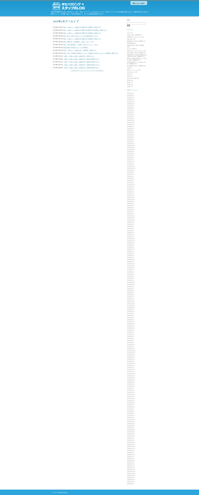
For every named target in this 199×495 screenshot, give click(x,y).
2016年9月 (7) (130, 286)
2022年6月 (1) (130, 178)
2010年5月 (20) (131, 435)
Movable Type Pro (62, 492)
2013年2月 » (100, 70)
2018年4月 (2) (130, 255)
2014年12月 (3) (131, 323)
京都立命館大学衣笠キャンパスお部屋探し (76, 47)
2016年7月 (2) (130, 288)
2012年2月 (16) (131, 394)
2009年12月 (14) (131, 446)
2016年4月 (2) (130, 292)
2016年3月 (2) (130, 294)
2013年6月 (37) (131, 361)
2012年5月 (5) (130, 388)
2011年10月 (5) (131, 402)
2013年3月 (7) (130, 367)
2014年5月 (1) (130, 338)
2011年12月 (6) (131, 398)
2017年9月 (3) (130, 269)
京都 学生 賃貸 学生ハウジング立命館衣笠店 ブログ (80, 36)
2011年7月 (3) (130, 408)
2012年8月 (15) (131, 381)
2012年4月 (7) (130, 390)
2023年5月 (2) (130, 159)
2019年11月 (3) (131, 217)
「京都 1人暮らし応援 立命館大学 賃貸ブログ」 (79, 56)
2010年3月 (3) (130, 440)
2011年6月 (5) (130, 411)
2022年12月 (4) (131, 166)
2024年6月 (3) (130, 132)
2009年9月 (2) (130, 452)
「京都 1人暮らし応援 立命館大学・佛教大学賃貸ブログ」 (81, 59)
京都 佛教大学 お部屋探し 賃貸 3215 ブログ (78, 41)
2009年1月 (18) (131, 469)
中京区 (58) (130, 76)
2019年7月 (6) (130, 224)
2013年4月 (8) (130, 365)
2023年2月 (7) (130, 161)
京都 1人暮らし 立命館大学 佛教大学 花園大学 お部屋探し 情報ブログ (85, 30)
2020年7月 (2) (130, 207)
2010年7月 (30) (131, 431)
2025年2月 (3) (130, 118)
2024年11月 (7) (131, 122)
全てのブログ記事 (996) (133, 78)
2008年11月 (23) (131, 473)
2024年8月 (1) (130, 128)
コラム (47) (130, 32)
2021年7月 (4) (130, 190)
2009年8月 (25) (131, 454)
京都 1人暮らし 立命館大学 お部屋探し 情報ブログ (79, 50)
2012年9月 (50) (131, 379)
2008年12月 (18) (131, 471)
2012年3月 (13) (131, 392)
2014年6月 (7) (130, 336)
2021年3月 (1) (130, 193)
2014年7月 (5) (130, 334)
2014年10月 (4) (131, 327)
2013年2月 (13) (131, 369)
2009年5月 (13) (131, 460)
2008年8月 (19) (131, 479)
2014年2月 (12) (131, 344)
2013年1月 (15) (131, 371)
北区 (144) (129, 74)
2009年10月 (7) (131, 450)
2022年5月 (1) (130, 180)
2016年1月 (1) (130, 298)
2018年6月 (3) (130, 251)
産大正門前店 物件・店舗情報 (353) (136, 52)
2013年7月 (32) (131, 359)
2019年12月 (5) (131, 215)
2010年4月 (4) (130, 438)
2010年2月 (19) (131, 442)
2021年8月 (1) (130, 188)
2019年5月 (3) (130, 228)
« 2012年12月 (75, 70)
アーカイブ (92, 70)
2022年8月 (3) (130, 174)
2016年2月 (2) (130, 296)
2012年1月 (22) (131, 396)
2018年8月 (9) (130, 247)
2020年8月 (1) (130, 205)
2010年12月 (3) (131, 421)
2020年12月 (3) (131, 197)
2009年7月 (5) (130, 456)
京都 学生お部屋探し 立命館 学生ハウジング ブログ (80, 44)
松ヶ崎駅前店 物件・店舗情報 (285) (136, 65)
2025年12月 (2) (131, 101)
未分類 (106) (130, 80)
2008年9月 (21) (131, 477)
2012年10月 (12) (131, 377)
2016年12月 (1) (131, 282)
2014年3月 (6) (130, 342)
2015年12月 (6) (131, 300)
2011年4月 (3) (130, 415)
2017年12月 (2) (131, 263)
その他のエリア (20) (132, 71)
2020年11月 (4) (131, 199)
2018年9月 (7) (130, 244)
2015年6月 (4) (130, 311)
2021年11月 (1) (131, 186)
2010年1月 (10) (131, 444)
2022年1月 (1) (130, 182)
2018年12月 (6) (131, 238)
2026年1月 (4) (130, 99)
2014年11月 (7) (131, 325)
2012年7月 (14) (131, 384)
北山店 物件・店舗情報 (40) (134, 34)
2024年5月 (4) (130, 134)
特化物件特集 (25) (131, 43)
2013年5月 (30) (131, 363)
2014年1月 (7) (130, 346)
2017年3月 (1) (130, 278)
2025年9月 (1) (130, 105)
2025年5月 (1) (130, 114)
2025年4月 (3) (130, 116)
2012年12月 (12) (131, 373)
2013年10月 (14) (131, 352)
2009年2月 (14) (131, 467)
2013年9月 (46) (131, 354)
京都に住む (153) (131, 39)
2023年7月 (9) (130, 155)
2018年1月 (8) (130, 261)
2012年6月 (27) (131, 386)
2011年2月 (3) (130, 417)
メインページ (84, 70)
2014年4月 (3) (130, 340)
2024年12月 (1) (131, 120)
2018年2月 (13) (131, 259)
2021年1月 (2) (130, 195)
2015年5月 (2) (130, 313)
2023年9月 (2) (130, 151)
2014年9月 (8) (130, 330)
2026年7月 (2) (130, 93)
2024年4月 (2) (130, 136)
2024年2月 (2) (130, 141)
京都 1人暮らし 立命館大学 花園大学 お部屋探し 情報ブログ (82, 27)
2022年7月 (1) (130, 176)
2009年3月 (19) (131, 465)
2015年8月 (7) (130, 309)
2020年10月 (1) (131, 201)
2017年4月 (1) (130, 276)
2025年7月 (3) (130, 109)
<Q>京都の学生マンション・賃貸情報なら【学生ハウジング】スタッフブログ (71, 6)
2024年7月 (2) (130, 130)
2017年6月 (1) (130, 271)
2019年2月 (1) (130, 234)
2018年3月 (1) (130, 257)
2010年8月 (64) (131, 429)
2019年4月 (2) (130, 230)
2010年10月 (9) (131, 425)
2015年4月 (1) (130, 315)
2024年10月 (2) (131, 124)
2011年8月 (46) (131, 406)
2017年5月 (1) (130, 273)
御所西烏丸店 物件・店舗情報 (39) (136, 41)
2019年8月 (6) (130, 222)
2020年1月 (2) (130, 213)
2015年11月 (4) (131, 303)
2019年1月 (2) (130, 236)
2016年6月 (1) (130, 290)
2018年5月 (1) (130, 253)
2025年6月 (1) (130, 112)
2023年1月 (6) (130, 163)
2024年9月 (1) (130, 126)
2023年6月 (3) (130, 157)
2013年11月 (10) (131, 350)
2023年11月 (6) (131, 147)
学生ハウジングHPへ (139, 3)
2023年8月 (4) (130, 153)
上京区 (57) (130, 86)
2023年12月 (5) (131, 145)
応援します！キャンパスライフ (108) (136, 50)
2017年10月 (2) (131, 267)
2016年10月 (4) (131, 284)
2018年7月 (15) (131, 249)
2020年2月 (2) (130, 211)
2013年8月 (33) (131, 357)
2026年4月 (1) (130, 95)
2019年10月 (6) (131, 220)
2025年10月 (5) (131, 103)
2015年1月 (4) (130, 321)
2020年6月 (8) (130, 209)
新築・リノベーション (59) (134, 69)
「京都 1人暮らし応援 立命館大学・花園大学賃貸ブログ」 (81, 65)
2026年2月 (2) (130, 97)
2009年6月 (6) (130, 458)
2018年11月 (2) (131, 240)
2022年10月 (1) (131, 170)
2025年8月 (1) (130, 107)
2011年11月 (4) (131, 400)
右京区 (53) (130, 82)
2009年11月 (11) (131, 448)
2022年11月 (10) (131, 168)
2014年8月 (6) (130, 332)
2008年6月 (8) (130, 483)
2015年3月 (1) (130, 317)
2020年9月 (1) (130, 203)
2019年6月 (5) (130, 226)
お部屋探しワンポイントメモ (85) (135, 36)
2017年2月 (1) (130, 280)
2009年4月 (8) (130, 462)
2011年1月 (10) (131, 419)
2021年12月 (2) (131, 184)
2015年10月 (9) (131, 305)
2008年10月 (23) (131, 475)
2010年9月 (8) (130, 427)
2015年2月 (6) (130, 319)
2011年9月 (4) (130, 404)
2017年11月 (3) (131, 265)
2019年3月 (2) (130, 232)
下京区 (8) (129, 67)
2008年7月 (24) (131, 481)
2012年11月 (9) (131, 375)
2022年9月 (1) (130, 172)
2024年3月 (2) (130, 139)
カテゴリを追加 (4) (132, 48)
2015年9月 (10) (131, 307)
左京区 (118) (130, 84)
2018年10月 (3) (131, 242)
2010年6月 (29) (131, 433)
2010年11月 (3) (131, 423)
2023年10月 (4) (131, 149)
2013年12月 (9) (131, 348)
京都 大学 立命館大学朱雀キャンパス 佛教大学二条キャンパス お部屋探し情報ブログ (90, 53)
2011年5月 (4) (130, 413)
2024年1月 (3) (130, 143)
